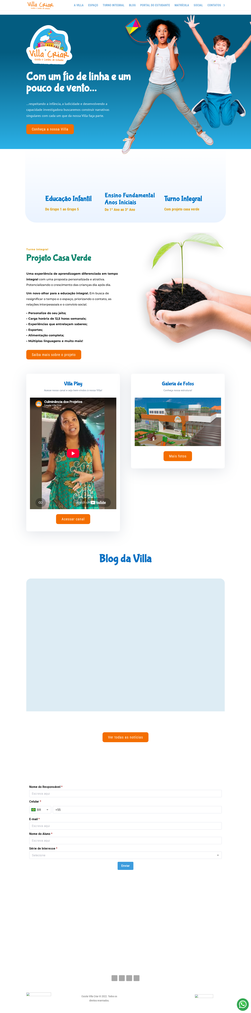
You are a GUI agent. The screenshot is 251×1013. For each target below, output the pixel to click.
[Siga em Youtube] (129, 978)
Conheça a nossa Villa (50, 129)
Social (198, 5)
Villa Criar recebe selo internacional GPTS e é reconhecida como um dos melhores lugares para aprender (120, 645)
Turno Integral (113, 5)
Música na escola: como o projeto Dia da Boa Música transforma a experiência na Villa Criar (124, 692)
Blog (132, 5)
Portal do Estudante (155, 5)
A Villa (79, 5)
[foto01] (178, 445)
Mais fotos (178, 456)
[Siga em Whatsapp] (136, 978)
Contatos (214, 5)
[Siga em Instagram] (122, 978)
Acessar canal (73, 519)
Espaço (93, 5)
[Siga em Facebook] (114, 978)
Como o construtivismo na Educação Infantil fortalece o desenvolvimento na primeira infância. (122, 599)
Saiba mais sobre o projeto (54, 354)
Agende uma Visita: (127, 764)
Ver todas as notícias (125, 737)
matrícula (182, 5)
